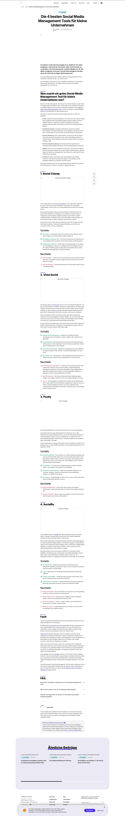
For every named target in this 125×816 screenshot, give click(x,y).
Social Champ (61, 203)
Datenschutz (100, 810)
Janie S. (57, 29)
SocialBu (56, 534)
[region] (62, 768)
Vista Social (56, 304)
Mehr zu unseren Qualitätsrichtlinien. (73, 730)
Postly (75, 430)
